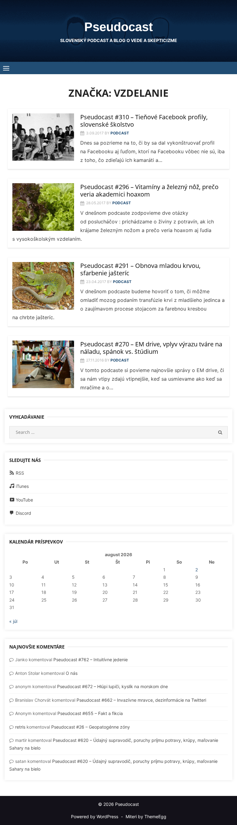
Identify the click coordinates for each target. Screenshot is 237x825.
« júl (13, 621)
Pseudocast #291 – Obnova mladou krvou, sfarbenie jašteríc (140, 269)
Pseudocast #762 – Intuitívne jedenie (90, 659)
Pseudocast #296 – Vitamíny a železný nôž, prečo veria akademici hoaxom (149, 190)
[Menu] (6, 68)
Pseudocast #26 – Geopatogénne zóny (90, 727)
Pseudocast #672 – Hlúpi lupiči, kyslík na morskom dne (112, 686)
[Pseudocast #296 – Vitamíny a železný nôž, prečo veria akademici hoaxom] (43, 207)
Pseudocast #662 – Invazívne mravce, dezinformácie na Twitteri (141, 700)
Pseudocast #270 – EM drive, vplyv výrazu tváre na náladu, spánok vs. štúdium (151, 348)
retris (20, 727)
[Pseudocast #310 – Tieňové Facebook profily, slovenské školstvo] (43, 137)
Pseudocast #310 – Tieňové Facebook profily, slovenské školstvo (144, 121)
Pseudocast (118, 27)
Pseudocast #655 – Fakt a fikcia (90, 713)
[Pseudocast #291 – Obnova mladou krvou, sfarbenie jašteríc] (43, 286)
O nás (71, 673)
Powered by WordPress (94, 816)
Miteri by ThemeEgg (146, 816)
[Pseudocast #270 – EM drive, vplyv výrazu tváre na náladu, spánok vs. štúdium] (43, 364)
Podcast (119, 133)
